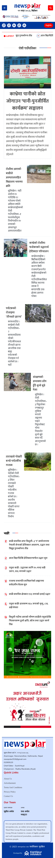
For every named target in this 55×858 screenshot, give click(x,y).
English (49, 25)
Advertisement (10, 783)
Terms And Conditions (13, 787)
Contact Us (8, 796)
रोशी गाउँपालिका (27, 48)
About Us (8, 779)
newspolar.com (23, 847)
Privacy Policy (10, 792)
